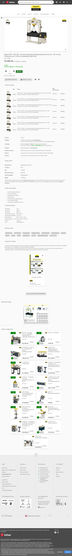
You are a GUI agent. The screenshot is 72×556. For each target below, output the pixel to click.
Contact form (23, 467)
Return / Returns (6, 476)
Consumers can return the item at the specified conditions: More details (37, 153)
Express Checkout (11, 79)
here (47, 181)
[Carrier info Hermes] (10, 501)
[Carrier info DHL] (5, 501)
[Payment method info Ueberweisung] (23, 501)
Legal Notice (5, 479)
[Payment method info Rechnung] (23, 504)
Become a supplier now (9, 75)
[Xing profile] (58, 533)
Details (63, 93)
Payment (4, 472)
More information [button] (23, 554)
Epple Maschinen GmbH (28, 180)
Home (18, 14)
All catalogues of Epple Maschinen (36, 293)
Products (30, 14)
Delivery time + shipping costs (9, 470)
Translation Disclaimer (7, 490)
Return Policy (5, 482)
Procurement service (25, 474)
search (51, 2)
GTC (3, 488)
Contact (58, 470)
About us (58, 467)
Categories (23, 14)
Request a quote (26, 79)
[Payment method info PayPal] (23, 507)
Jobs (57, 474)
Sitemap (58, 476)
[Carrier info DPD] (5, 504)
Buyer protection (60, 472)
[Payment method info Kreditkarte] (28, 507)
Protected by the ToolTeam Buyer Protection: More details (34, 155)
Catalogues (36, 14)
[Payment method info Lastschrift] (28, 504)
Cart (19, 71)
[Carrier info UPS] (10, 504)
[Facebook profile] (55, 533)
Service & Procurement (44, 14)
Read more (42, 507)
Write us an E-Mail (24, 472)
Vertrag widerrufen (6, 474)
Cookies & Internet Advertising (9, 486)
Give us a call (23, 470)
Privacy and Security (6, 484)
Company (53, 14)
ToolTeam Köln (33, 148)
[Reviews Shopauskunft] (63, 504)
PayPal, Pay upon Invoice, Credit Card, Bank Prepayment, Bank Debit (36, 150)
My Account (4, 467)
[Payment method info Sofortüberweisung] (28, 501)
